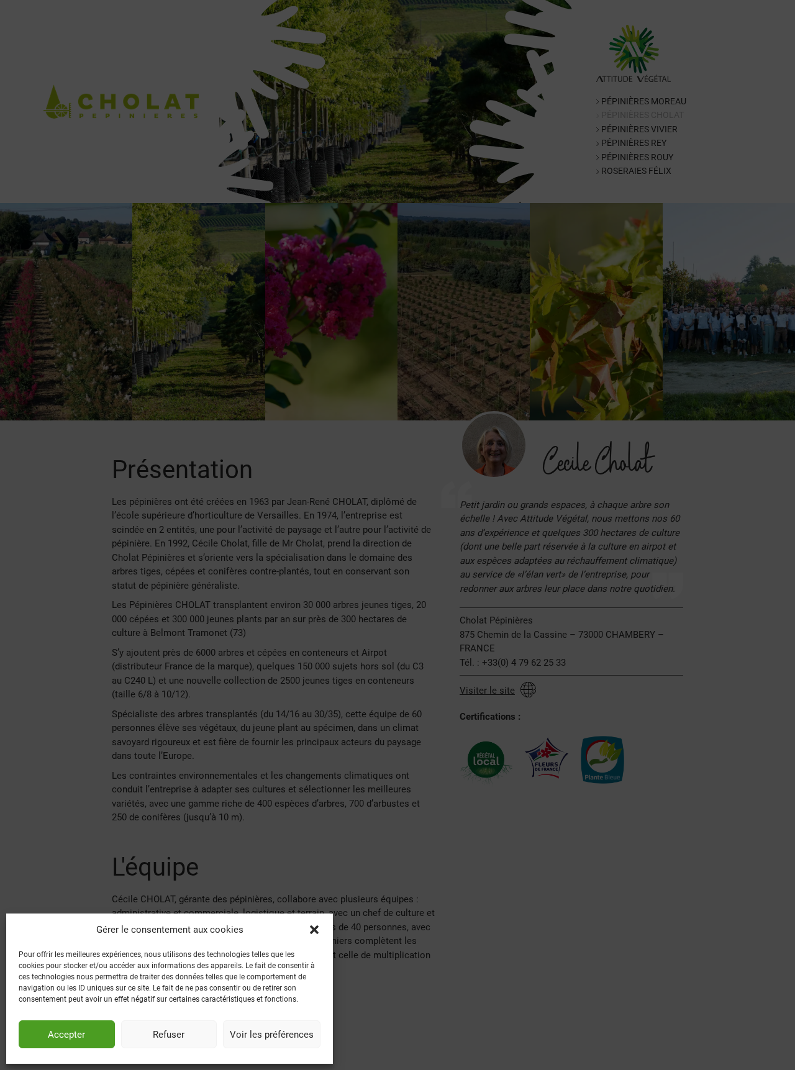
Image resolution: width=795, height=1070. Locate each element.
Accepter (66, 1034)
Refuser (168, 1034)
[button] (314, 929)
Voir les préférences (272, 1034)
